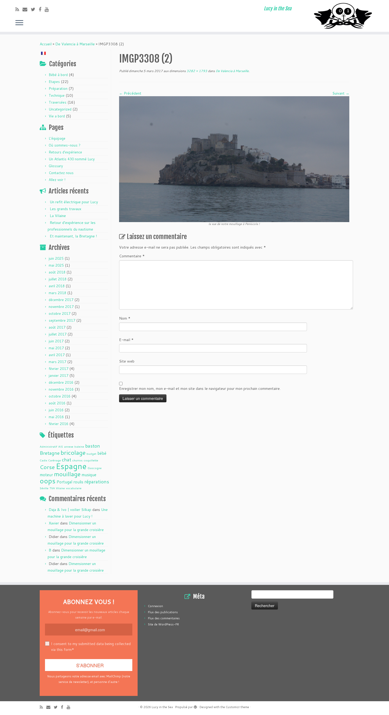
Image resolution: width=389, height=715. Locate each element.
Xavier (54, 523)
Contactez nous (61, 172)
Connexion (155, 606)
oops (48, 481)
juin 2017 (56, 341)
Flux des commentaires (164, 618)
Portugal (64, 482)
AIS (60, 446)
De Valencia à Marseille (75, 44)
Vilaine (60, 488)
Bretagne (50, 452)
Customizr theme (237, 707)
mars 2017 (57, 361)
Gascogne (95, 468)
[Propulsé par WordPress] (195, 706)
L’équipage (57, 138)
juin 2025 (56, 258)
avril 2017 (57, 354)
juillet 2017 (57, 334)
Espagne (71, 466)
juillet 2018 (57, 279)
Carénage (54, 460)
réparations (96, 481)
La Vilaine (58, 215)
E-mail (126, 339)
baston (92, 445)
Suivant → (340, 93)
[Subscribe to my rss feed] (18, 9)
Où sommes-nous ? (64, 145)
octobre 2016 (59, 396)
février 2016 (58, 423)
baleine (79, 446)
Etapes (54, 81)
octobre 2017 (59, 313)
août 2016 (57, 403)
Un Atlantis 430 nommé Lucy (72, 159)
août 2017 (57, 327)
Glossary (56, 166)
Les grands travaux (65, 208)
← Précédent (130, 93)
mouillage (67, 474)
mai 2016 (56, 416)
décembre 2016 (61, 382)
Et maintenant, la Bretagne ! (73, 236)
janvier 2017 (58, 375)
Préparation (58, 88)
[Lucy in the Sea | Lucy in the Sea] (344, 16)
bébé (101, 453)
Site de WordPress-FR (163, 624)
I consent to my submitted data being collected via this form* (91, 646)
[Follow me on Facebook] (42, 9)
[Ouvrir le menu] (19, 23)
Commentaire (132, 256)
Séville (44, 488)
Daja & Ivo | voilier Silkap (70, 509)
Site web (126, 361)
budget (91, 454)
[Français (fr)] (43, 52)
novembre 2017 (61, 306)
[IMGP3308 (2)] (234, 158)
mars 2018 (57, 292)
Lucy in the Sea (162, 707)
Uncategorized (60, 109)
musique (89, 475)
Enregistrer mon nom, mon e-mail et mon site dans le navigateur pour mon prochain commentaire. (200, 388)
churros (77, 460)
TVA (52, 488)
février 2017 (58, 368)
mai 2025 (56, 265)
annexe (68, 446)
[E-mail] (26, 9)
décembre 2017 (61, 299)
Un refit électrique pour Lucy (74, 202)
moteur (46, 475)
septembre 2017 (62, 320)
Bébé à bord (58, 74)
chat (66, 459)
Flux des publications (163, 612)
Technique (57, 95)
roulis (78, 482)
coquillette (91, 460)
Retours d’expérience (65, 152)
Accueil (46, 44)
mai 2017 (56, 348)
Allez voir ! (57, 179)
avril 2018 (57, 286)
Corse (47, 467)
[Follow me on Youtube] (48, 9)
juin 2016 (56, 410)
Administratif (48, 446)
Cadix (43, 460)
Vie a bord (57, 116)
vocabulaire (74, 488)
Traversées (57, 102)
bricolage (73, 452)
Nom (124, 318)
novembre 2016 (61, 389)
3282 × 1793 (196, 71)
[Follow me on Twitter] (35, 9)
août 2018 (57, 272)
